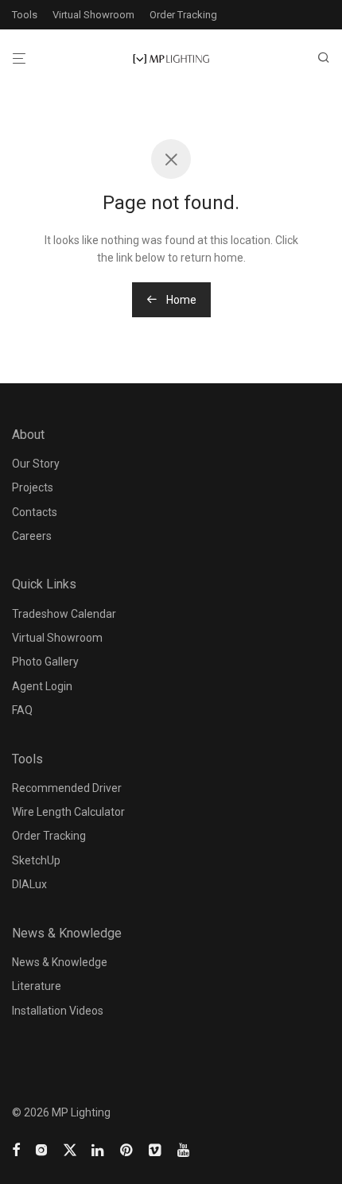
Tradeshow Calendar (64, 614)
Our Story (36, 463)
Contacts (34, 512)
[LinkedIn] (98, 1149)
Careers (32, 536)
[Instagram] (41, 1149)
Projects (32, 487)
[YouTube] (184, 1149)
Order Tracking (183, 15)
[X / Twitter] (70, 1149)
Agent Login (42, 686)
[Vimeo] (156, 1149)
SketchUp (36, 860)
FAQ (22, 710)
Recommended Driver (67, 788)
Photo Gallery (45, 661)
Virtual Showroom (93, 15)
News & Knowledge (59, 962)
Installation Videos (57, 1010)
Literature (36, 986)
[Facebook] (16, 1149)
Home (180, 299)
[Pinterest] (127, 1149)
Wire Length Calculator (68, 812)
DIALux (29, 884)
